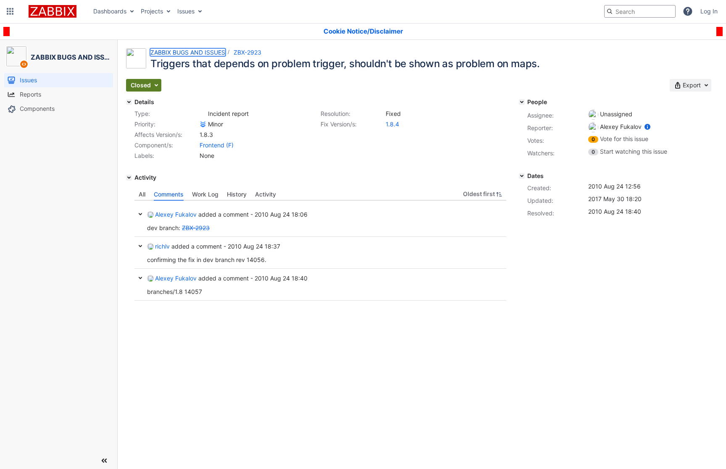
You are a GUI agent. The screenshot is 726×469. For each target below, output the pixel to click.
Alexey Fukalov (176, 214)
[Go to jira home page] (52, 11)
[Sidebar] (104, 460)
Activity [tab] (265, 194)
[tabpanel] (320, 251)
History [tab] (237, 194)
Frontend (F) (217, 145)
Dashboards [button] (109, 11)
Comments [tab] (169, 194)
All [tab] (142, 194)
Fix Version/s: (339, 124)
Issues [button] (186, 11)
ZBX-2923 (247, 52)
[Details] (129, 102)
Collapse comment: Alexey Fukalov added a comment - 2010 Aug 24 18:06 (140, 214)
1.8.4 (392, 124)
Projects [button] (152, 11)
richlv (162, 246)
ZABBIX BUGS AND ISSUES (187, 52)
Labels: (144, 155)
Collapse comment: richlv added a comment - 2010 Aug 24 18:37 (140, 246)
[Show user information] (647, 126)
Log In (709, 11)
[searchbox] (640, 11)
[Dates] (522, 176)
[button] (10, 11)
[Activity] (129, 178)
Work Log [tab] (205, 194)
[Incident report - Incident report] (203, 113)
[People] (522, 102)
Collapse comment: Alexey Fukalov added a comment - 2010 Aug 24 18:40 (140, 278)
